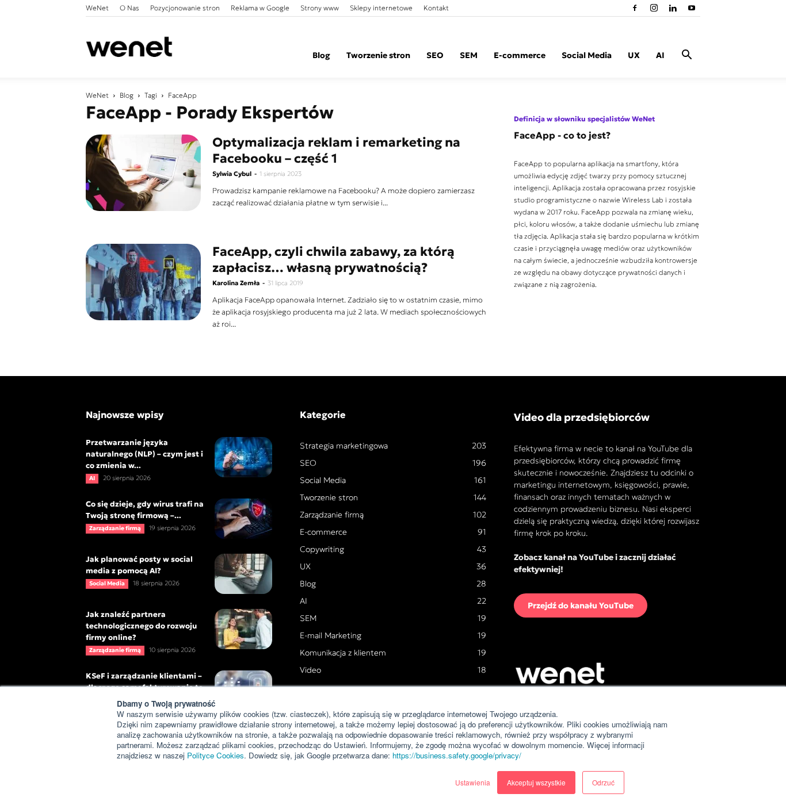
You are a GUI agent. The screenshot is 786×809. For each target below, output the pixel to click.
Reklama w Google (260, 7)
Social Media (587, 55)
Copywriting (322, 549)
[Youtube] (691, 8)
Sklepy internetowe (381, 7)
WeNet (97, 7)
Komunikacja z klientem (343, 652)
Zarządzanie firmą (115, 528)
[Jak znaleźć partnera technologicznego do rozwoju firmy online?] (243, 629)
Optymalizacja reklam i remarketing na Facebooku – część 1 (336, 150)
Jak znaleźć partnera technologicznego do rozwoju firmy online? (141, 625)
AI (660, 55)
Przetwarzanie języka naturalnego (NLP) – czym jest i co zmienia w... (144, 454)
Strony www (319, 7)
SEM (469, 55)
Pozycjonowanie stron (185, 7)
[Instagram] (653, 8)
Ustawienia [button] (472, 782)
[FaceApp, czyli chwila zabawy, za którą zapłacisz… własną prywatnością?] (143, 282)
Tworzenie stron (378, 55)
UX (634, 55)
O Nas (129, 7)
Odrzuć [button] (603, 782)
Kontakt (436, 7)
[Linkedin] (672, 8)
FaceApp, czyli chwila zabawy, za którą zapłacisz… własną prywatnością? (333, 259)
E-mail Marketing (330, 635)
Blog (321, 55)
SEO (435, 55)
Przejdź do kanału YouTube (581, 605)
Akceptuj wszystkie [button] (536, 782)
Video (310, 670)
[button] (686, 56)
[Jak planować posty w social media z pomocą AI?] (243, 574)
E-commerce (519, 55)
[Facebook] (634, 8)
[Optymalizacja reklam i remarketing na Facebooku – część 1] (143, 173)
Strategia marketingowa (344, 445)
